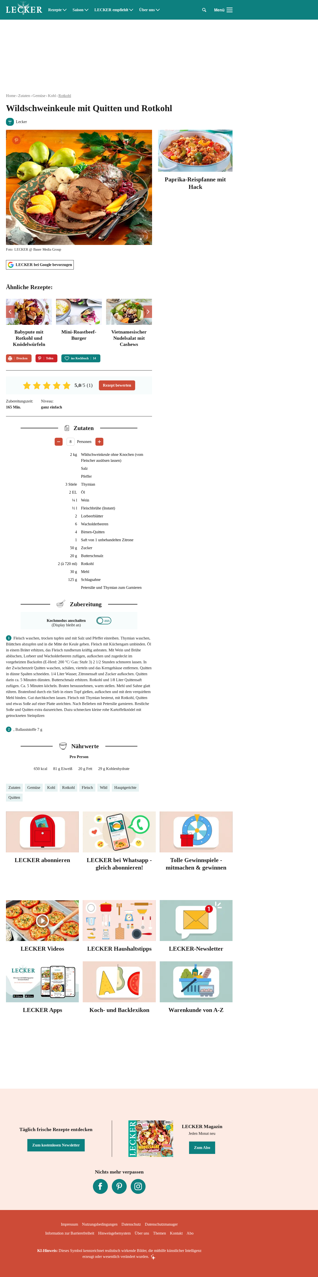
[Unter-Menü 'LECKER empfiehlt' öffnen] (131, 9)
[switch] (103, 620)
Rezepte (55, 10)
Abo (190, 1233)
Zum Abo (202, 1147)
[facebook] (100, 1186)
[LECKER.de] (24, 10)
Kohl (52, 96)
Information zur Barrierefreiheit (69, 1233)
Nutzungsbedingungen (100, 1224)
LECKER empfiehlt (111, 10)
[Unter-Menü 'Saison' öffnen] (86, 9)
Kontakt (176, 1233)
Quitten (14, 797)
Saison (78, 10)
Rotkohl (64, 96)
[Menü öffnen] (230, 10)
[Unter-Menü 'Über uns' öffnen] (158, 9)
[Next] (147, 311)
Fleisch (87, 787)
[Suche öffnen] (204, 10)
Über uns (147, 10)
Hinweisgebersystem (114, 1233)
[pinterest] (119, 1186)
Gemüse (39, 96)
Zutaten (24, 96)
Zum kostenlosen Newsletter (56, 1145)
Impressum (69, 1224)
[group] (79, 323)
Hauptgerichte (125, 787)
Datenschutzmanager (161, 1224)
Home (11, 96)
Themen (159, 1233)
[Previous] (10, 311)
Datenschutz (131, 1224)
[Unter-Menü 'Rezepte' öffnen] (65, 9)
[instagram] (138, 1186)
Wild (103, 787)
